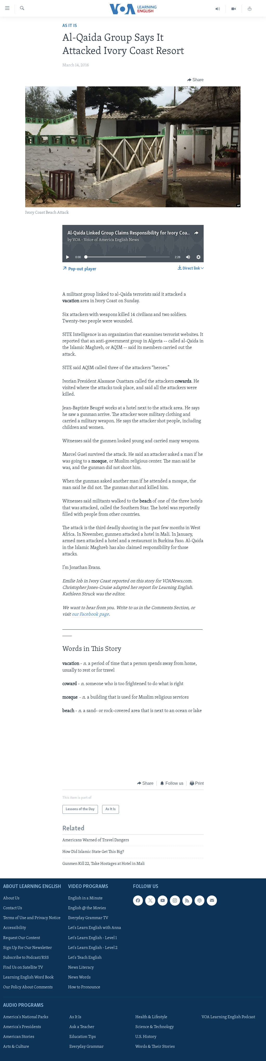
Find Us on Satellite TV (23, 968)
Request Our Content (21, 938)
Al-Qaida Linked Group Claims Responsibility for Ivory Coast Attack (137, 233)
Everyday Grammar (86, 1047)
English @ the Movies (87, 908)
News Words (79, 977)
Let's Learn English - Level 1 (92, 938)
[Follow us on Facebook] (138, 900)
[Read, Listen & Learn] (250, 9)
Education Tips (82, 1037)
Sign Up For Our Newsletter (27, 948)
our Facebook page (90, 614)
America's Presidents (22, 1027)
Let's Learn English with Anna (94, 928)
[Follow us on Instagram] (175, 900)
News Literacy (81, 968)
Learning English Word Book (28, 977)
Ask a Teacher (81, 1027)
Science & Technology (154, 1027)
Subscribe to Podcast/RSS (26, 958)
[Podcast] (199, 900)
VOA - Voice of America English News (105, 240)
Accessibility (14, 928)
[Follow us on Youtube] (163, 900)
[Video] (234, 9)
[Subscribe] (212, 900)
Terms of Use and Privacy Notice (32, 918)
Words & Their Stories (155, 1047)
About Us (11, 898)
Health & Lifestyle (151, 1017)
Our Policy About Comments (28, 987)
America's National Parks (25, 1017)
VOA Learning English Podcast (228, 1017)
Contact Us (12, 908)
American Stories (18, 1037)
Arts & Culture (16, 1047)
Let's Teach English (85, 958)
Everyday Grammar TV (88, 918)
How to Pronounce (84, 987)
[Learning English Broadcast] (218, 9)
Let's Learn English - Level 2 (92, 948)
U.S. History (145, 1037)
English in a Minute (85, 898)
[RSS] (187, 900)
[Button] (195, 80)
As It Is (69, 26)
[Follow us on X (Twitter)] (150, 900)
